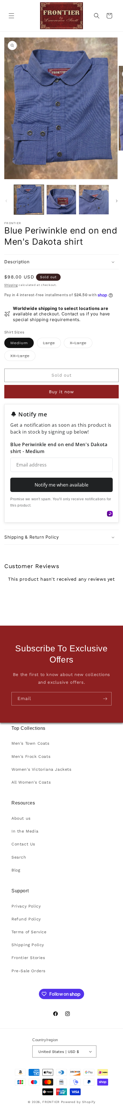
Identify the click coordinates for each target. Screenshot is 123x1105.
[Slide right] (116, 201)
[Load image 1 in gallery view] (29, 200)
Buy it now (61, 391)
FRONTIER (51, 1102)
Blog (15, 870)
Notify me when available (61, 485)
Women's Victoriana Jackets (41, 769)
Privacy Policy (26, 906)
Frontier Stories (28, 957)
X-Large (81, 344)
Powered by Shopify (78, 1102)
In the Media (24, 831)
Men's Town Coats (30, 743)
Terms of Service (29, 932)
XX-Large (22, 357)
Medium (22, 344)
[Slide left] (6, 201)
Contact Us (23, 844)
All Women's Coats (31, 782)
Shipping (11, 284)
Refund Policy (26, 919)
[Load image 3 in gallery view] (94, 200)
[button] (11, 15)
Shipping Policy (27, 944)
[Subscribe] (105, 698)
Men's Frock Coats (30, 756)
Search (18, 857)
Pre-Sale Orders (28, 970)
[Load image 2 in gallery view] (61, 200)
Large (52, 344)
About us (21, 818)
